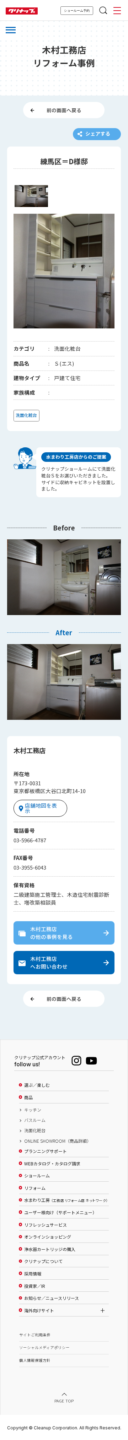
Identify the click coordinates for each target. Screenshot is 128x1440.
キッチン (32, 1110)
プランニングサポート (45, 1151)
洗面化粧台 (35, 1130)
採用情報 (32, 1274)
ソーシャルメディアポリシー (44, 1347)
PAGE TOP (64, 1401)
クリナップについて (43, 1261)
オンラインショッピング (47, 1237)
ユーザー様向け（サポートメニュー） (60, 1212)
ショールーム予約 (77, 10)
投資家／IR (34, 1286)
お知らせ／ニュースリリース (51, 1298)
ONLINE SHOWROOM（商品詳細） (57, 1141)
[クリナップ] (22, 11)
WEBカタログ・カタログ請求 (52, 1163)
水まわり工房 (66, 1200)
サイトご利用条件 (34, 1334)
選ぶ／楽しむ (37, 1085)
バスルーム (35, 1120)
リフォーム (35, 1188)
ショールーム (37, 1175)
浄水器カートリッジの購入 (49, 1249)
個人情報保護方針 (34, 1360)
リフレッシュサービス (45, 1225)
